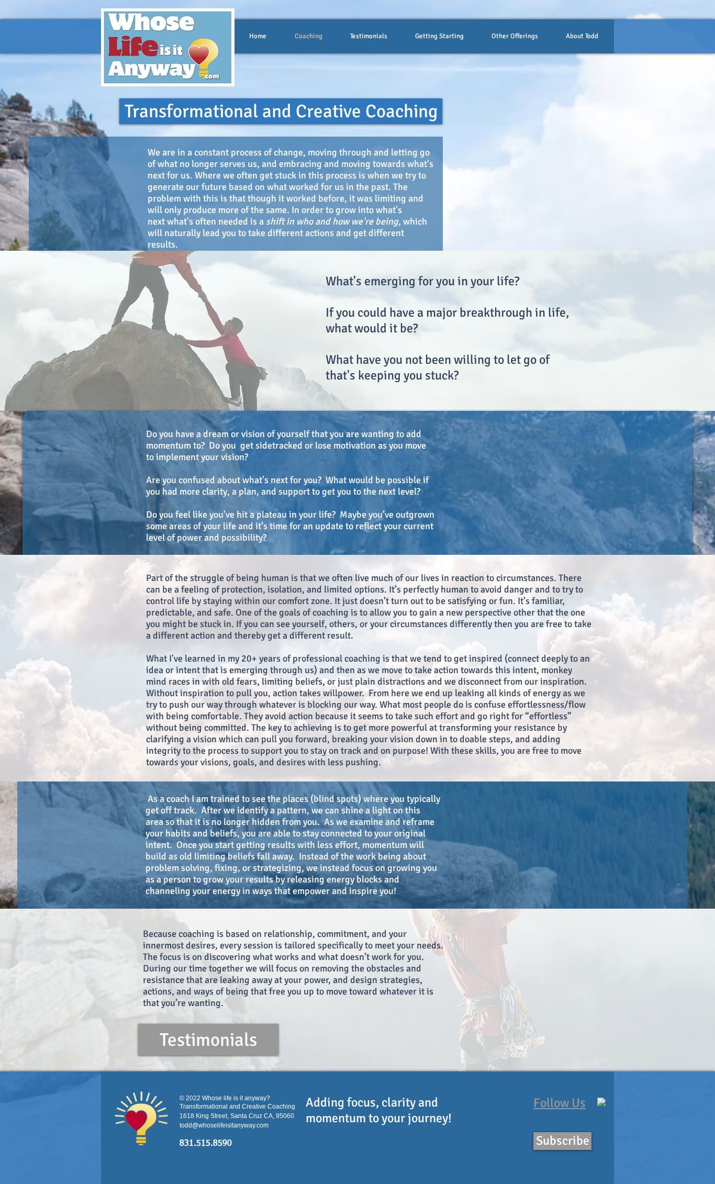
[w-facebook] (601, 1102)
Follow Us (559, 1103)
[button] (280, 111)
